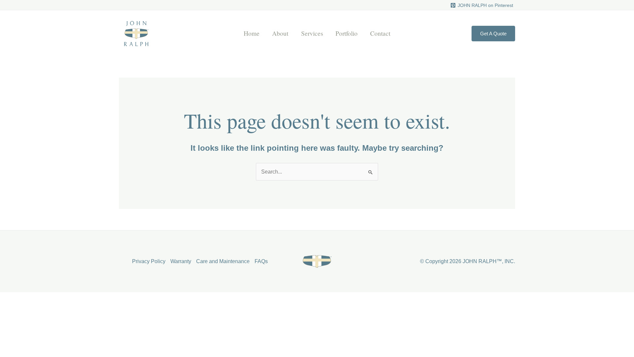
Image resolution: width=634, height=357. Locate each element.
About (280, 33)
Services (312, 33)
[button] (493, 33)
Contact (380, 33)
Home (252, 33)
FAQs (261, 261)
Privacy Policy (148, 261)
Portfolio (346, 33)
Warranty (180, 261)
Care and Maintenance (223, 261)
